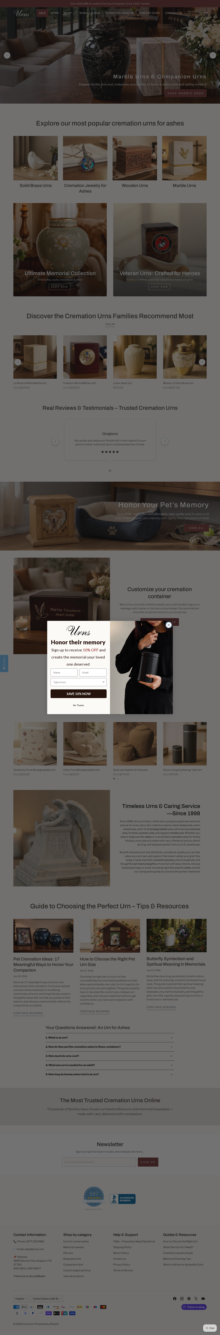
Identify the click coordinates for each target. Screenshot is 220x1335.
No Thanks (78, 705)
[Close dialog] (169, 625)
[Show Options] (103, 682)
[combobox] (77, 682)
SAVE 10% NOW (79, 694)
